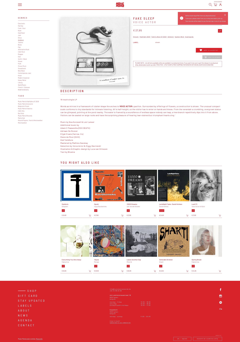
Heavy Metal (22, 80)
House (20, 61)
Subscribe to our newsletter (120, 322)
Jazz (19, 35)
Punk (19, 63)
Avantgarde (189, 37)
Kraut (20, 75)
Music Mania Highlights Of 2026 (28, 101)
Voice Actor (144, 22)
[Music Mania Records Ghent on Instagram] (220, 296)
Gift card (28, 295)
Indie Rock (21, 52)
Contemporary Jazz (24, 73)
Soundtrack (22, 68)
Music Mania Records (25, 116)
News (23, 315)
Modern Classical (23, 78)
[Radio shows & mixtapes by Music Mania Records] (220, 309)
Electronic (21, 23)
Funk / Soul (21, 28)
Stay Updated (31, 300)
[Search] (210, 4)
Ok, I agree (182, 338)
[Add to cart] (90, 215)
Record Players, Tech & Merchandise (30, 120)
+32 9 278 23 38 (116, 291)
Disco (20, 38)
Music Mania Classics (25, 108)
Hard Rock (21, 33)
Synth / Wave (22, 59)
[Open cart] (215, 4)
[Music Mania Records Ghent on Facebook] (220, 289)
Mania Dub (21, 118)
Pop (19, 47)
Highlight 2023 (145, 37)
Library (20, 82)
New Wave (21, 71)
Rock (19, 30)
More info (39, 339)
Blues (20, 45)
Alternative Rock (23, 49)
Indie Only (21, 111)
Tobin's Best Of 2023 (159, 37)
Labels (25, 305)
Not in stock (214, 57)
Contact (26, 325)
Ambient (21, 40)
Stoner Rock (22, 66)
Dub (19, 56)
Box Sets (21, 113)
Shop (32, 290)
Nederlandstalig (23, 90)
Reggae (20, 54)
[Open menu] (20, 4)
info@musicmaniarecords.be (120, 289)
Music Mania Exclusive (25, 104)
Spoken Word (179, 37)
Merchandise (22, 123)
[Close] (225, 15)
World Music (22, 85)
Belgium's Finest (23, 106)
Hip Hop (20, 26)
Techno (20, 42)
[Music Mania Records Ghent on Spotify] (220, 302)
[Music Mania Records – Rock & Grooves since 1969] (120, 4)
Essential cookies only (207, 338)
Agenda (25, 320)
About (24, 310)
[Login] (220, 4)
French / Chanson (24, 87)
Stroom (136, 37)
